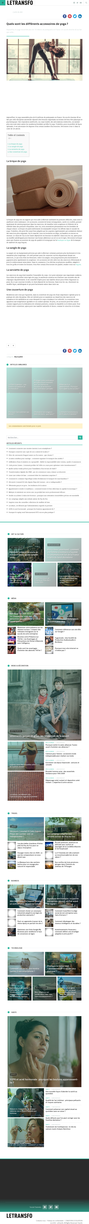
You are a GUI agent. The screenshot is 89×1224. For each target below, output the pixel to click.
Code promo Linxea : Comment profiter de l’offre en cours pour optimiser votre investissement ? (42, 465)
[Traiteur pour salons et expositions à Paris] (19, 380)
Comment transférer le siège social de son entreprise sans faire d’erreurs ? (66, 913)
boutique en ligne (64, 240)
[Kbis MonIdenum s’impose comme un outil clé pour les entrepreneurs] (26, 896)
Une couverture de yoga (18, 152)
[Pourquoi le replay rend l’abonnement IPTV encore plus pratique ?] (63, 964)
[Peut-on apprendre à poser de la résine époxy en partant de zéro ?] (12, 923)
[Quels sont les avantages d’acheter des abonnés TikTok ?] (12, 650)
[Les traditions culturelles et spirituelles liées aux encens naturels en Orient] (69, 575)
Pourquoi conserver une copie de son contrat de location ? (29, 452)
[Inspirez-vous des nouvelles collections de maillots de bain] (26, 756)
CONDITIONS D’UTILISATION (73, 1221)
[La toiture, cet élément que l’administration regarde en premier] (26, 786)
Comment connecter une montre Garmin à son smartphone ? (30, 448)
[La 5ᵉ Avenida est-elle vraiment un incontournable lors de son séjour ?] (49, 855)
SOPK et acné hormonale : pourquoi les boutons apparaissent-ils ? (32, 509)
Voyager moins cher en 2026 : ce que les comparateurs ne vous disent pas (29, 854)
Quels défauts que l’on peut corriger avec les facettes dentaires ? (63, 1119)
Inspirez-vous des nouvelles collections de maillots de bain (29, 502)
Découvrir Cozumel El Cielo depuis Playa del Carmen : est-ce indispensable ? (35, 482)
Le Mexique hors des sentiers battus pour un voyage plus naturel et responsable (28, 864)
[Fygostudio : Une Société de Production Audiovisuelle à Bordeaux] (49, 640)
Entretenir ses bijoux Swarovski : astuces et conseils (62, 763)
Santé (13, 1074)
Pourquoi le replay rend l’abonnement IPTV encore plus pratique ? (32, 512)
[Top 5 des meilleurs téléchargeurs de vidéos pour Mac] (63, 614)
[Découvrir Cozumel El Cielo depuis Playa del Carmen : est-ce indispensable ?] (26, 829)
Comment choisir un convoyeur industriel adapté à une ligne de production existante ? (29, 913)
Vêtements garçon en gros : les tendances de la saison (27, 485)
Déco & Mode (16, 731)
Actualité (19, 356)
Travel (13, 827)
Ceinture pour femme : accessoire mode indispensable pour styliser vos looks (61, 754)
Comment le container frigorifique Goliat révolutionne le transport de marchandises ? (38, 479)
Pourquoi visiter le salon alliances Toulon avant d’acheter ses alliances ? (61, 746)
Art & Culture (16, 547)
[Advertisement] (44, 98)
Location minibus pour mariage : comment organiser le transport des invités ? (36, 458)
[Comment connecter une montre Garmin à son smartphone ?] (26, 964)
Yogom (78, 264)
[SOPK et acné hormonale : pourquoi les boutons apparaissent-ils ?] (44, 1051)
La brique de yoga (15, 144)
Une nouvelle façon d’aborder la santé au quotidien (61, 1092)
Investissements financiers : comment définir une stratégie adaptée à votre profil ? (67, 931)
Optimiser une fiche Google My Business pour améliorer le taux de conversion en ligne (29, 931)
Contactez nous (40, 1221)
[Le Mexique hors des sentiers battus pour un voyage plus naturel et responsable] (12, 865)
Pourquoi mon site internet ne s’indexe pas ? (66, 649)
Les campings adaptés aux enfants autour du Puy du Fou (28, 499)
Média (13, 609)
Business (14, 896)
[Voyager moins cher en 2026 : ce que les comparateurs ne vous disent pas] (12, 855)
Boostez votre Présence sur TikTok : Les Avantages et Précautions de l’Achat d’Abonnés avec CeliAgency (30, 639)
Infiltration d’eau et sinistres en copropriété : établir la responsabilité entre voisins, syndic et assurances (45, 462)
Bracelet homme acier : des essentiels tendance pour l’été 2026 (60, 772)
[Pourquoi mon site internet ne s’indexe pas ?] (49, 650)
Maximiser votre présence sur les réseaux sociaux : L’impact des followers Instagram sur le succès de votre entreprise (30, 630)
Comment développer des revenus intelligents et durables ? (68, 922)
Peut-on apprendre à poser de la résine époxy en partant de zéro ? (30, 922)
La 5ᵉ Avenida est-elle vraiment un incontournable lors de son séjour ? (67, 854)
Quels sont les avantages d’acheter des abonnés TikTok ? (29, 649)
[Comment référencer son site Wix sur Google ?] (49, 631)
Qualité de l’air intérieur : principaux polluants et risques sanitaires (63, 1101)
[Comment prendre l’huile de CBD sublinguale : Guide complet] (26, 1132)
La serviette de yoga (16, 149)
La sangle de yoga (16, 146)
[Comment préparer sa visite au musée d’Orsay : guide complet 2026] (26, 550)
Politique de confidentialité (55, 1221)
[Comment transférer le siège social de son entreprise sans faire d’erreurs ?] (49, 913)
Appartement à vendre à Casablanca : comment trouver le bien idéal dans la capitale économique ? (43, 489)
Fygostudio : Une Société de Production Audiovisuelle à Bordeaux (65, 640)
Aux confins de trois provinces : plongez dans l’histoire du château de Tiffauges (67, 864)
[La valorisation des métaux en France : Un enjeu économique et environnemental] (44, 405)
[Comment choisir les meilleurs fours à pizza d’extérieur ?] (19, 405)
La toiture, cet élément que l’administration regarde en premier (30, 506)
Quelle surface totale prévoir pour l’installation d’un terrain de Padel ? (32, 469)
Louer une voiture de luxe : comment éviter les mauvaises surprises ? (33, 475)
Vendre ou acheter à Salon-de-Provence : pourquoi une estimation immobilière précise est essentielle (44, 495)
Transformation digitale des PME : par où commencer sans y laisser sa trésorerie (37, 472)
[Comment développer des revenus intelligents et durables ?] (49, 923)
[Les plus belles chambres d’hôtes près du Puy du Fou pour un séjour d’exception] (12, 846)
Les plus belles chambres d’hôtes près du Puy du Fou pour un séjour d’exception (30, 845)
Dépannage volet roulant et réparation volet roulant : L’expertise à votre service (63, 781)
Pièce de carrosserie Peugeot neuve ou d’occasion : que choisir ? (31, 455)
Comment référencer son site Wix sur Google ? (68, 630)
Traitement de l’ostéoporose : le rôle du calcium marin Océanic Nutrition (61, 1127)
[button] (9, 393)
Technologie (16, 964)
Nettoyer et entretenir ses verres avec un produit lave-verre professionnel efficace (37, 492)
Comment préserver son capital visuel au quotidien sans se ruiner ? (61, 1110)
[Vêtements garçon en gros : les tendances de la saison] (44, 705)
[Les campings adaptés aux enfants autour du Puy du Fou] (63, 829)
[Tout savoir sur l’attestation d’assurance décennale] (69, 380)
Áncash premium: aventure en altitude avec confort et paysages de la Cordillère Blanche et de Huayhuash (68, 845)
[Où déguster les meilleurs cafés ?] (69, 405)
